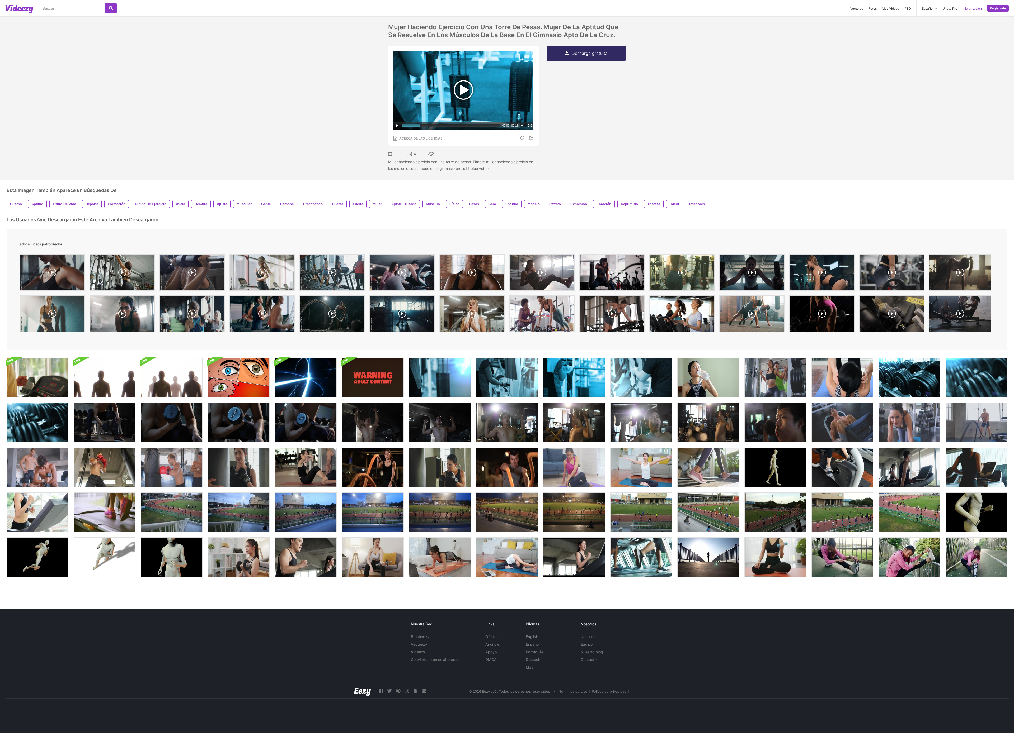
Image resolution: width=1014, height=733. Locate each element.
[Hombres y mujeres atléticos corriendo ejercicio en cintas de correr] (641, 557)
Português (535, 652)
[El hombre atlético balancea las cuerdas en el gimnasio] (507, 467)
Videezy (418, 652)
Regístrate (998, 8)
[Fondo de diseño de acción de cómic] (239, 377)
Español (532, 644)
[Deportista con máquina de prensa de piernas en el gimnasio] (842, 422)
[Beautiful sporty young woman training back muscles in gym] (122, 274)
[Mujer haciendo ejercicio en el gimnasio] (909, 422)
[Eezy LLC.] (362, 691)
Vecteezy (419, 644)
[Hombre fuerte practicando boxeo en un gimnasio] (104, 467)
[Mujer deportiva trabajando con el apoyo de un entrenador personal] (775, 377)
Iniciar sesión (972, 9)
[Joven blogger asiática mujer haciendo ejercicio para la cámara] (507, 557)
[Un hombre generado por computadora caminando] (775, 467)
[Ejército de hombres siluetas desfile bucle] (104, 377)
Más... (531, 667)
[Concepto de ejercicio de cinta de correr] (708, 467)
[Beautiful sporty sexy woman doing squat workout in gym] (822, 315)
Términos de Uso (573, 691)
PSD (907, 9)
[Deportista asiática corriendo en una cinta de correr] (37, 512)
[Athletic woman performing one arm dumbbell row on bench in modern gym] (612, 315)
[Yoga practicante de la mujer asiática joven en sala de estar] (574, 467)
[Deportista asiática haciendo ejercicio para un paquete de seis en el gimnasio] (842, 377)
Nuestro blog (592, 652)
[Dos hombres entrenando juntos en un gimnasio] (37, 467)
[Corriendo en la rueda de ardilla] (37, 377)
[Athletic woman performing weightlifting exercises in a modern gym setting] (892, 274)
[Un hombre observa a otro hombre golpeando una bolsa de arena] (172, 467)
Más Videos (890, 9)
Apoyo (491, 652)
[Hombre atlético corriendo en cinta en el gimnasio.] (306, 557)
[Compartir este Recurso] (532, 138)
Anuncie (492, 644)
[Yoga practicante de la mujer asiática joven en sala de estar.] (641, 467)
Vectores (856, 9)
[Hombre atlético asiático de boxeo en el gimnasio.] (440, 467)
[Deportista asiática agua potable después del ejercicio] (708, 377)
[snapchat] (415, 690)
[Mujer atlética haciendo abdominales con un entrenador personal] (306, 467)
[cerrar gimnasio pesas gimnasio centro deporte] (909, 377)
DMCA (491, 659)
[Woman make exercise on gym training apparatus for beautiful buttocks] (892, 315)
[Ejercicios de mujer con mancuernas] (775, 557)
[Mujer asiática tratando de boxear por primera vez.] (239, 467)
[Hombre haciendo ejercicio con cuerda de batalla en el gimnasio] (976, 422)
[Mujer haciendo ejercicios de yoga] (440, 557)
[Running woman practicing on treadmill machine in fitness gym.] (262, 274)
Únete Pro (949, 9)
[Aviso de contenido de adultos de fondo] (373, 377)
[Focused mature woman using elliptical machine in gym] (682, 315)
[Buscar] (111, 8)
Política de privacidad (609, 691)
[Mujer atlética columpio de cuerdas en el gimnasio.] (373, 467)
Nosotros (589, 636)
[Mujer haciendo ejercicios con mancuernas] (373, 557)
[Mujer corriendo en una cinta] (104, 512)
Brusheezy (420, 636)
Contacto (589, 659)
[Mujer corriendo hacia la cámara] (708, 557)
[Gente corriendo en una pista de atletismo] (172, 512)
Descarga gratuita (590, 53)
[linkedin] (424, 690)
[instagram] (407, 690)
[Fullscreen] (530, 125)
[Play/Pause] (397, 125)
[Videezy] (19, 9)
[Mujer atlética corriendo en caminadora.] (976, 467)
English (532, 636)
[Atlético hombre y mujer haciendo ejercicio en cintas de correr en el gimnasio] (909, 467)
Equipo (587, 644)
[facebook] (381, 690)
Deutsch (533, 659)
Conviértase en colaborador (435, 659)
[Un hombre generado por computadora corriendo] (976, 512)
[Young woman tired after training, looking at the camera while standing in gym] (472, 315)
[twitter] (389, 690)
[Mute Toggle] (523, 125)
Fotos (873, 9)
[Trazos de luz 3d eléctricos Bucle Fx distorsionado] (306, 377)
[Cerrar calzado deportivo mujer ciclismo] (842, 467)
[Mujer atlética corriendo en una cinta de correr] (574, 557)
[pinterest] (398, 690)
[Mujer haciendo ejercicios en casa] (239, 557)
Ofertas (492, 636)
